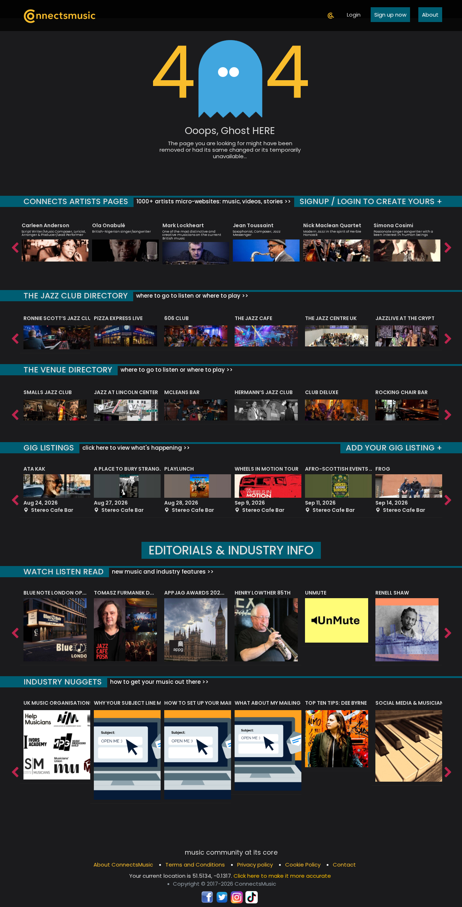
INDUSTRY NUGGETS (62, 681)
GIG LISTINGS (48, 447)
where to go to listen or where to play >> (191, 295)
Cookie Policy (303, 864)
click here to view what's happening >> (135, 448)
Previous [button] (14, 246)
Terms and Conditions (195, 864)
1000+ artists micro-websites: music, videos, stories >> (213, 201)
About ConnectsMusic (123, 864)
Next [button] (447, 246)
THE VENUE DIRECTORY (67, 369)
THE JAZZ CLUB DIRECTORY (75, 295)
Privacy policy (255, 864)
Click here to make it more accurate (282, 876)
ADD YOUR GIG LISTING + (394, 447)
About (430, 14)
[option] (55, 239)
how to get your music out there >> (159, 682)
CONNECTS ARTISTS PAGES (75, 201)
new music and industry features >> (162, 571)
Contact (344, 864)
